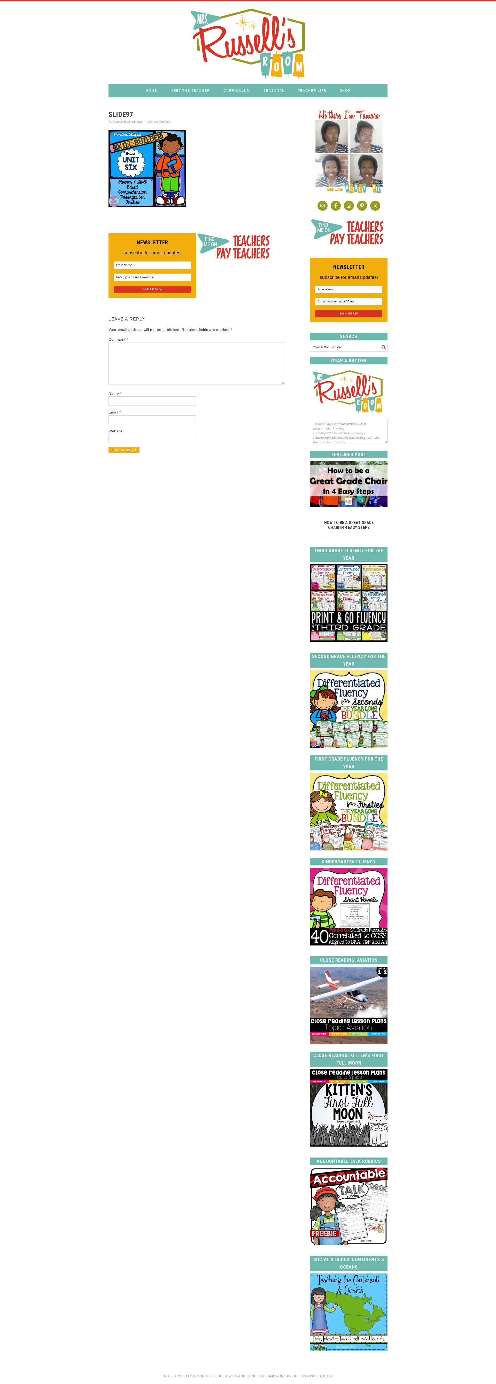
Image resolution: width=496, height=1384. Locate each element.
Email (115, 412)
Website (116, 431)
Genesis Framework (266, 1376)
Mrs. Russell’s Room (184, 1376)
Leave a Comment (159, 121)
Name (115, 393)
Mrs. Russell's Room (248, 42)
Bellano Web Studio (312, 1376)
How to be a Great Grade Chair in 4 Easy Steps (349, 525)
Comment (118, 339)
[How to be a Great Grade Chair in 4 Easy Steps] (349, 505)
